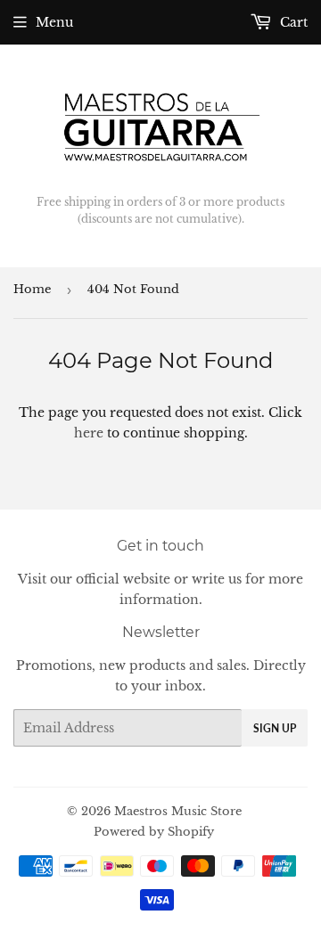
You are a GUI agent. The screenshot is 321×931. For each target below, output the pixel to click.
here (88, 433)
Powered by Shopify (154, 831)
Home (32, 289)
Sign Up (274, 728)
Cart (292, 22)
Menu (54, 22)
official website (123, 579)
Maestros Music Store (178, 811)
